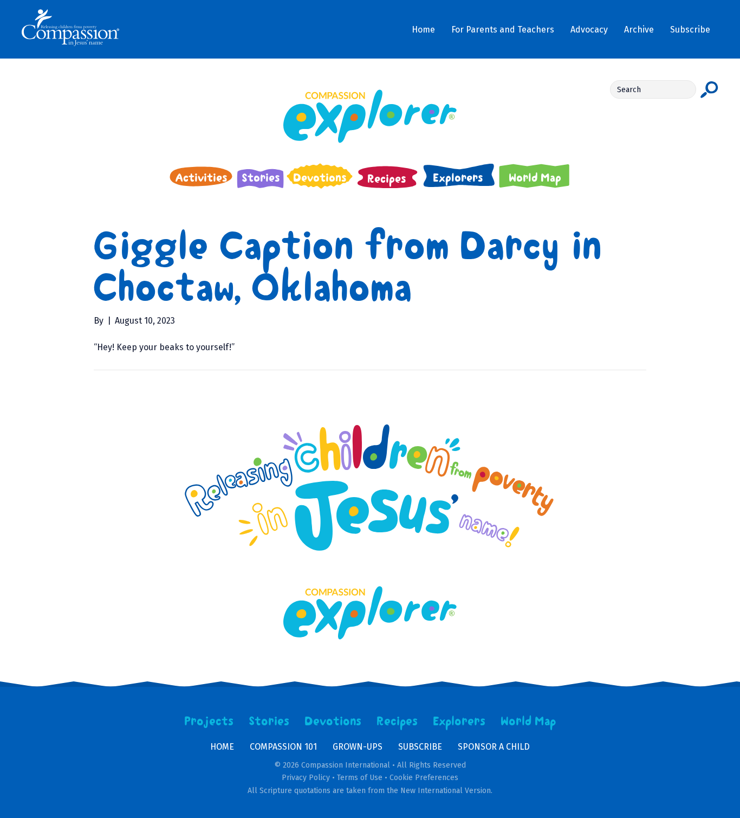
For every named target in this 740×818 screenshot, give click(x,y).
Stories (269, 721)
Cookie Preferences (424, 777)
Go (709, 89)
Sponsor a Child (494, 747)
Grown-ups (357, 747)
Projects (209, 721)
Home (222, 747)
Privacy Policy (306, 777)
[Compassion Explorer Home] (370, 116)
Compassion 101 (283, 747)
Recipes (397, 721)
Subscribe (420, 747)
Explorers (459, 721)
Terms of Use (359, 777)
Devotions (333, 721)
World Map (528, 721)
